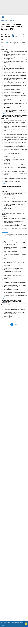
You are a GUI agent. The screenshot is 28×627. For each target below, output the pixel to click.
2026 (2, 39)
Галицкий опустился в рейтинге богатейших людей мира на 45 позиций (15, 127)
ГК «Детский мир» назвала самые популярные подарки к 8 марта (15, 70)
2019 (2, 37)
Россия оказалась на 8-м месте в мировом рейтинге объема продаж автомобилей (14, 313)
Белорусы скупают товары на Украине (11, 108)
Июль (23, 42)
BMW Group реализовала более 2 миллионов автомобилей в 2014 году (13, 194)
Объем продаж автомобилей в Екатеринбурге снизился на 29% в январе (15, 307)
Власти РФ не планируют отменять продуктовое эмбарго (15, 228)
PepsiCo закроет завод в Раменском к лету (13, 157)
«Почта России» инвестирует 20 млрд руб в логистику (15, 269)
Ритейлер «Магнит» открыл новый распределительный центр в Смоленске (15, 147)
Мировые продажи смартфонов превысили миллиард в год (15, 65)
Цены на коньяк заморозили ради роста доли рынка (14, 245)
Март (11, 42)
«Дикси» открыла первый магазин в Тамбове (13, 87)
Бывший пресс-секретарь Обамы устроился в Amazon (15, 285)
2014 (9, 34)
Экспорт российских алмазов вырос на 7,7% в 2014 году (15, 137)
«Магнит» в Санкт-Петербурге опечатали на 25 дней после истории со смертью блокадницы (14, 132)
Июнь (20, 42)
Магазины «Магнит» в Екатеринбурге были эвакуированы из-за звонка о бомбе (15, 55)
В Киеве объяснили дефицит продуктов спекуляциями (15, 167)
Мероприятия (14, 46)
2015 (13, 34)
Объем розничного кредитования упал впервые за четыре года (14, 280)
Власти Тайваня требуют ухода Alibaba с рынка (13, 76)
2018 (23, 34)
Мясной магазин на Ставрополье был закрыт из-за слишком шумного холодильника (14, 251)
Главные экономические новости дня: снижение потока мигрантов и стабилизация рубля (15, 260)
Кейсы (3, 210)
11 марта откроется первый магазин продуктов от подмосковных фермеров (14, 273)
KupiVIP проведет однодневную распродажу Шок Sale (15, 75)
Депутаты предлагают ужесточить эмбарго (12, 271)
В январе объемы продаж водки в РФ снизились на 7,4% (15, 59)
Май (17, 42)
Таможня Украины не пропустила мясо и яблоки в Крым (15, 139)
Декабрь (19, 43)
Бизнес (3, 113)
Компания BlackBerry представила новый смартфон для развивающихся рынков (15, 58)
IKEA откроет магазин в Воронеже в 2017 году (13, 66)
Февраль (7, 42)
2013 (6, 34)
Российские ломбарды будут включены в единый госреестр (14, 169)
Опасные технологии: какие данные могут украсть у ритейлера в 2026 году (14, 235)
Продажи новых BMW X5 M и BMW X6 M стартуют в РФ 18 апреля (15, 62)
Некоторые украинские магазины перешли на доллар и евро (15, 226)
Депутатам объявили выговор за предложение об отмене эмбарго (15, 293)
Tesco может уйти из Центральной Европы (12, 92)
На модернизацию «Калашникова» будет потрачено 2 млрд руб (15, 96)
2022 (13, 37)
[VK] (8, 17)
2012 (2, 34)
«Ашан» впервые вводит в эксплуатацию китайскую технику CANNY (14, 265)
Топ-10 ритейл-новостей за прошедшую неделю (13, 224)
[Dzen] (13, 17)
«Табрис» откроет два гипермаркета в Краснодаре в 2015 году (15, 150)
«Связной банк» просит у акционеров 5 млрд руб (14, 93)
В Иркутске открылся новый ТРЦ (10, 244)
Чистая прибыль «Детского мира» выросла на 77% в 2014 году (14, 155)
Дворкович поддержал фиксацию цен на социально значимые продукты (14, 205)
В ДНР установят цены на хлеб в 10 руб (12, 153)
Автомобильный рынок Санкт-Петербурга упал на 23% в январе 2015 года (15, 52)
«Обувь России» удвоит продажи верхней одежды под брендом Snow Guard (15, 83)
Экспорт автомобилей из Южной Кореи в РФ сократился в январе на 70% (15, 199)
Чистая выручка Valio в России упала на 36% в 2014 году (15, 81)
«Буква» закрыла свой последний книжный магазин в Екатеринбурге (15, 287)
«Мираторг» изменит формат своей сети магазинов (14, 122)
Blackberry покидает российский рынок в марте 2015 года (15, 242)
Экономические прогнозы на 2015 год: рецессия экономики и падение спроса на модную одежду (14, 144)
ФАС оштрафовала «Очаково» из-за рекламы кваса (14, 262)
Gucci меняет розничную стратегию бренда (13, 275)
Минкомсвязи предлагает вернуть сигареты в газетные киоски (15, 86)
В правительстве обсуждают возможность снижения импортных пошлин (14, 230)
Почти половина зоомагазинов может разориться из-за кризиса (15, 283)
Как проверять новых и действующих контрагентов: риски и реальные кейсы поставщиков (12, 301)
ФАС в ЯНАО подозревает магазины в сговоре (13, 252)
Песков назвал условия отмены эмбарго (12, 181)
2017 (20, 34)
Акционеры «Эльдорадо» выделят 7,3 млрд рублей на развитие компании (15, 248)
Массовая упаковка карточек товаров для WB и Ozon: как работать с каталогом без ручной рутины (14, 213)
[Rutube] (18, 17)
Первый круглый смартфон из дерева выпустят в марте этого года (15, 202)
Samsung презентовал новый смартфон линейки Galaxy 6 (15, 120)
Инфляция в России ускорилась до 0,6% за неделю (14, 317)
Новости (6, 20)
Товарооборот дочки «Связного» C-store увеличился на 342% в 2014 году (15, 107)
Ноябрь (15, 43)
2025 (23, 37)
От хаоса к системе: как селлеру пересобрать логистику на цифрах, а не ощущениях (13, 185)
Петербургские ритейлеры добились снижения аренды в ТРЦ (15, 296)
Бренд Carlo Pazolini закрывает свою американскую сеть (15, 134)
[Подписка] (21, 17)
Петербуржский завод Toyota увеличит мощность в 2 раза (15, 241)
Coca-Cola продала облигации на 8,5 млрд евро (13, 268)
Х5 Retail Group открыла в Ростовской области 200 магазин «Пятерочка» (14, 219)
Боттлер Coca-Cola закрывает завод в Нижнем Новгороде (15, 140)
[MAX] (11, 17)
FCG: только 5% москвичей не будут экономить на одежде (14, 176)
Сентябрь (7, 43)
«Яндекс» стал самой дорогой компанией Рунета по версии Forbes (14, 310)
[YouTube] (16, 17)
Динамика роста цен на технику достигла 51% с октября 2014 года (15, 174)
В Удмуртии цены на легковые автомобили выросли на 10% (15, 255)
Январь (2, 42)
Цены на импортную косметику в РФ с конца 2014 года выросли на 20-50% (15, 316)
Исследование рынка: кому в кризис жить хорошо (14, 68)
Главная (2, 20)
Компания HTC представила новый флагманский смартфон (14, 124)
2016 (16, 34)
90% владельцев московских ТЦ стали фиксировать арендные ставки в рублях (14, 101)
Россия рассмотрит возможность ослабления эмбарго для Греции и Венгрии (15, 111)
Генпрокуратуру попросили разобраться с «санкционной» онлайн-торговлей (15, 278)
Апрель (14, 42)
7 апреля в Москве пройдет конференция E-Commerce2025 (13, 162)
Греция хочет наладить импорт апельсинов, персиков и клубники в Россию (15, 208)
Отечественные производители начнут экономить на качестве (14, 197)
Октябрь (11, 43)
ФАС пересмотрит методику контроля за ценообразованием (12, 98)
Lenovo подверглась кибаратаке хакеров (12, 291)
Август (2, 43)
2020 (6, 37)
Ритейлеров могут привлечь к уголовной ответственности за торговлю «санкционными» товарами (15, 90)
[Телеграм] (6, 17)
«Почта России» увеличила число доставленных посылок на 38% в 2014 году (14, 160)
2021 (9, 37)
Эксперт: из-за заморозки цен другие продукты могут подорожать (15, 179)
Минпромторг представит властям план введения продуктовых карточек (14, 222)
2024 (20, 37)
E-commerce (5, 183)
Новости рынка (5, 46)
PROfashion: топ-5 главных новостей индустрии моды (15, 142)
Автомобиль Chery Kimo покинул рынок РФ (12, 136)
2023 (16, 37)
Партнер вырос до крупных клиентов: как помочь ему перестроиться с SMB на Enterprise (14, 116)
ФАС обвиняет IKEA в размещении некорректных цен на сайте (15, 258)
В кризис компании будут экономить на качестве (14, 171)
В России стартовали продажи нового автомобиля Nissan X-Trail (15, 130)
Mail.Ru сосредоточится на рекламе (11, 289)
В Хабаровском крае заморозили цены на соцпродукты (15, 151)
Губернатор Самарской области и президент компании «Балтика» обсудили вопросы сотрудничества (15, 73)
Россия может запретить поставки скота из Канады (14, 266)
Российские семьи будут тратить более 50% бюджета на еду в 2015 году (15, 165)
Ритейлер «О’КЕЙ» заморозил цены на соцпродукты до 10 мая (15, 104)
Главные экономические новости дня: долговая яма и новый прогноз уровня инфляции (15, 79)
